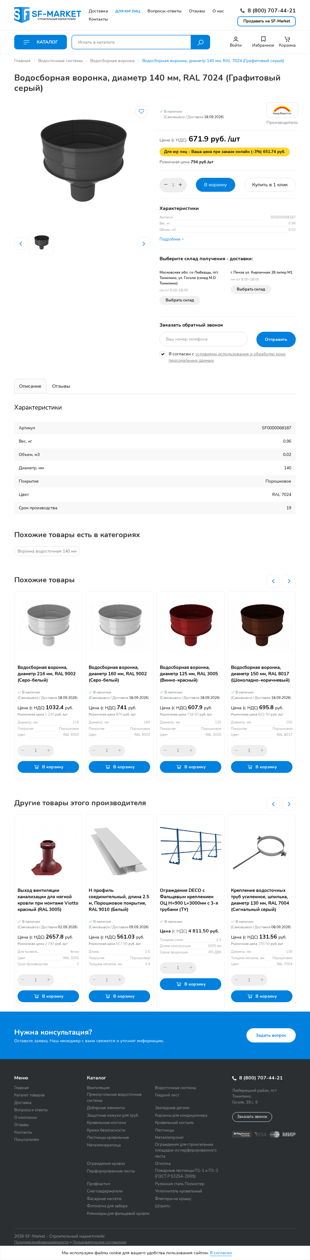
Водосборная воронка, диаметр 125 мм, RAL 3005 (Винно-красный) (189, 673)
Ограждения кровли (106, 1163)
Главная (22, 61)
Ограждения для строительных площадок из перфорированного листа (185, 1150)
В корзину (215, 184)
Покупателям (26, 1139)
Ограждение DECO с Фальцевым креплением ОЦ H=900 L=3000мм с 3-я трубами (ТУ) (189, 900)
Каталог (46, 42)
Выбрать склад (180, 300)
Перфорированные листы (111, 1171)
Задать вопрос (271, 1035)
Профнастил (98, 1184)
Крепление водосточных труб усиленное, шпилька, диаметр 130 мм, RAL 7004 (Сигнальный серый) (260, 900)
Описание (30, 386)
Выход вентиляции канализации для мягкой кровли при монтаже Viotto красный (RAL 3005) (48, 900)
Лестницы (164, 1130)
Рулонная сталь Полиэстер (179, 1184)
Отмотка (163, 1163)
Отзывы (61, 386)
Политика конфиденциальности (41, 1242)
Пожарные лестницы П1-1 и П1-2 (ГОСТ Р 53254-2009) (186, 1173)
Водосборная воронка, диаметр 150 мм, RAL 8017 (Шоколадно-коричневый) (260, 673)
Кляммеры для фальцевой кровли (118, 1213)
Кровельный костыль (174, 1122)
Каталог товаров (29, 1095)
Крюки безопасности (106, 1130)
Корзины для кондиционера (181, 1115)
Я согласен (221, 1253)
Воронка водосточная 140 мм (47, 551)
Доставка (22, 1102)
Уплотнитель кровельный (178, 1191)
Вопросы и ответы (31, 1110)
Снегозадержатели (105, 1191)
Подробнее (170, 239)
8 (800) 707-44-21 (271, 10)
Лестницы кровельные (108, 1137)
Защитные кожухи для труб (112, 1115)
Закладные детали (172, 1108)
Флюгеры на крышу (173, 1199)
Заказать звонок (252, 1116)
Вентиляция (98, 1088)
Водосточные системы (60, 61)
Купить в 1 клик (270, 184)
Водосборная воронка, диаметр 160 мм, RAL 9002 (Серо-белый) (118, 673)
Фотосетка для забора (107, 1206)
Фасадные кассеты (104, 1199)
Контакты (23, 1132)
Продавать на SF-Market (266, 21)
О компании (25, 1117)
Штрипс (162, 1206)
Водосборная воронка (112, 61)
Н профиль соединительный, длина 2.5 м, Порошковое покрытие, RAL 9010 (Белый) (119, 900)
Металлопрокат (169, 1137)
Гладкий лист (167, 1095)
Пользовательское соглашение (100, 1242)
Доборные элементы (106, 1108)
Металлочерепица (104, 1145)
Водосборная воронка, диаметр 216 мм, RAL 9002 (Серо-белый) (47, 673)
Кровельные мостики (106, 1122)
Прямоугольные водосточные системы (114, 1097)
